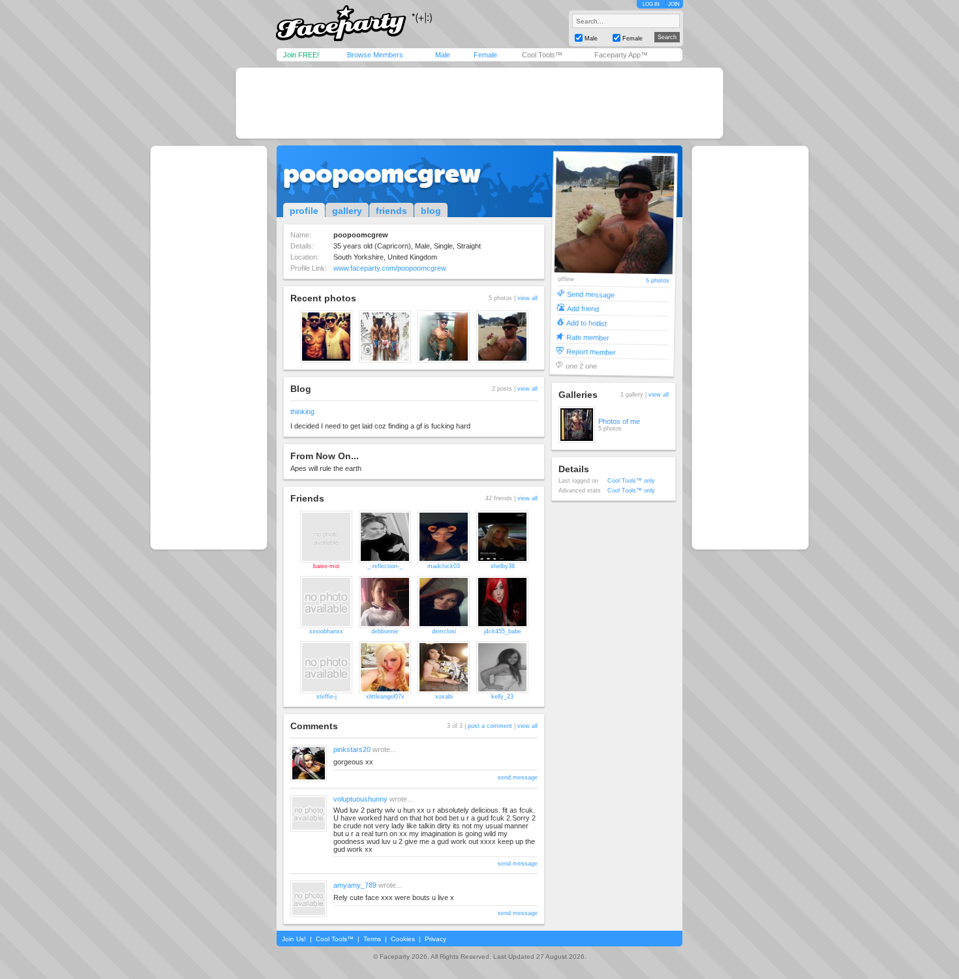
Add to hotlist (586, 322)
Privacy (435, 938)
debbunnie (385, 631)
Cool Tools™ (542, 55)
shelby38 (503, 566)
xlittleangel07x (385, 696)
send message (518, 777)
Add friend (583, 308)
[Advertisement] (479, 103)
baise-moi (326, 566)
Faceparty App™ (621, 55)
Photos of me (619, 421)
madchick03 (443, 566)
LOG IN (651, 4)
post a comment (490, 726)
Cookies (403, 938)
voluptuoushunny (360, 799)
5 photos (657, 280)
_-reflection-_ (385, 566)
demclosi (444, 631)
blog (431, 210)
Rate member (587, 337)
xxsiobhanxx (326, 631)
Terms (372, 938)
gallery (347, 210)
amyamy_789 (354, 885)
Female (485, 55)
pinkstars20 (352, 749)
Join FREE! (301, 55)
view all (527, 298)
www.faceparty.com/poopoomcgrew (389, 268)
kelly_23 (502, 696)
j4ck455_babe (502, 631)
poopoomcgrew (382, 173)
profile (304, 210)
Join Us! (294, 938)
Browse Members (375, 55)
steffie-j (326, 696)
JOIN (674, 4)
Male (442, 55)
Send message (591, 294)
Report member (591, 351)
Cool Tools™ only (631, 480)
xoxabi (444, 696)
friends (391, 210)
